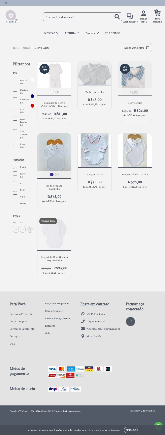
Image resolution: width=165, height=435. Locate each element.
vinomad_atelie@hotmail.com (103, 328)
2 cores (135, 91)
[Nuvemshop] (142, 411)
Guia (12, 343)
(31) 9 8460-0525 (96, 321)
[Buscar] (117, 17)
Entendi (131, 430)
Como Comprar (18, 321)
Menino (27, 47)
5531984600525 (96, 313)
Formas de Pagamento (22, 328)
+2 (57, 91)
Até (21, 222)
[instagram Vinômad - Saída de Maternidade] (5, 2)
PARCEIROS (113, 33)
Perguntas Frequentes (21, 313)
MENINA (71, 33)
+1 (57, 174)
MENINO (50, 33)
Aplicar (30, 230)
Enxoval (91, 33)
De (14, 222)
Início (16, 47)
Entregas (15, 336)
